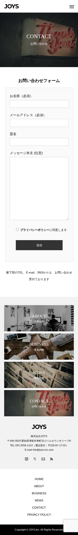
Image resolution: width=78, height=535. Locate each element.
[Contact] (43, 459)
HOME (39, 479)
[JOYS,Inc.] (35, 6)
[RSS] (52, 459)
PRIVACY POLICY (39, 514)
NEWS (39, 500)
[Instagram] (27, 459)
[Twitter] (35, 459)
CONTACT (39, 507)
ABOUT (39, 486)
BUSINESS (39, 493)
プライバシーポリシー (34, 230)
